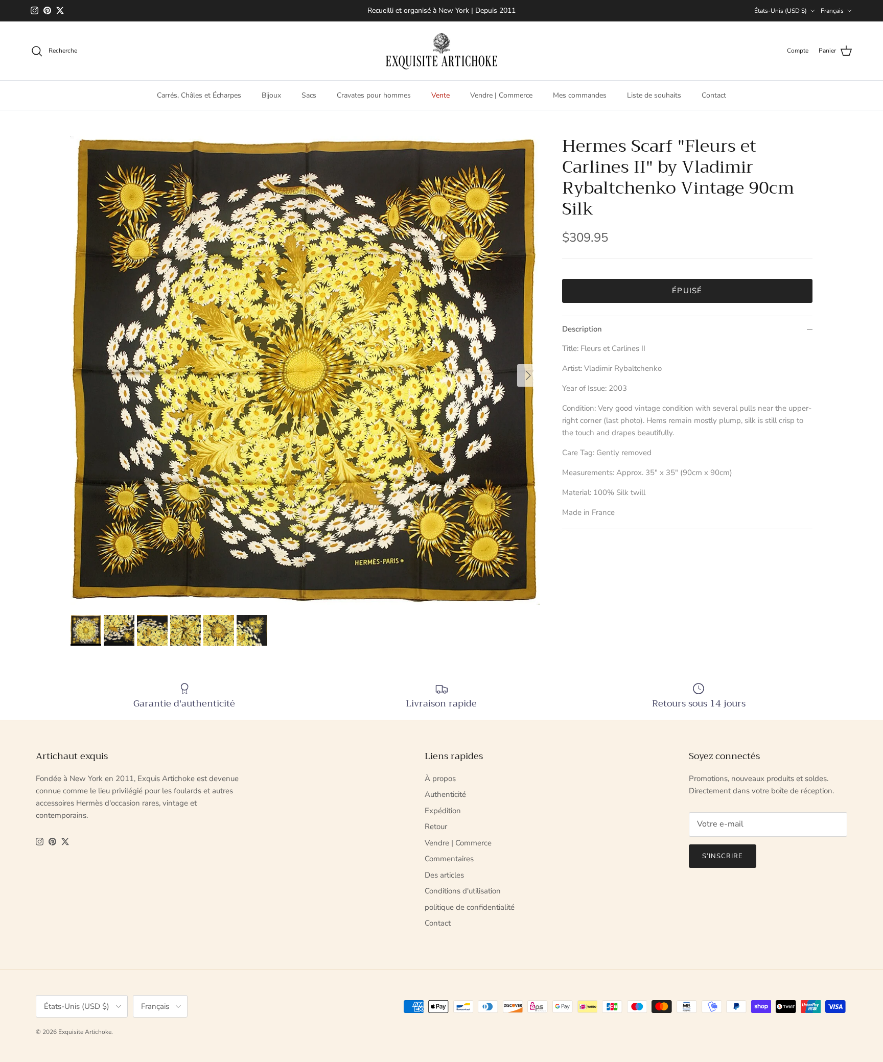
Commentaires (449, 859)
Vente (440, 95)
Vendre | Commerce (501, 95)
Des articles (444, 875)
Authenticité (445, 794)
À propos (440, 778)
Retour (436, 826)
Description (582, 329)
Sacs (308, 95)
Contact (714, 95)
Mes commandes (580, 95)
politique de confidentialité (470, 907)
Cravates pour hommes (374, 95)
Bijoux (271, 95)
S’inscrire (722, 856)
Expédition (443, 811)
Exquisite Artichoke (84, 1032)
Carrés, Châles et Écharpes (199, 95)
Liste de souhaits (654, 95)
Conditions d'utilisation (463, 891)
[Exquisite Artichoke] (441, 51)
